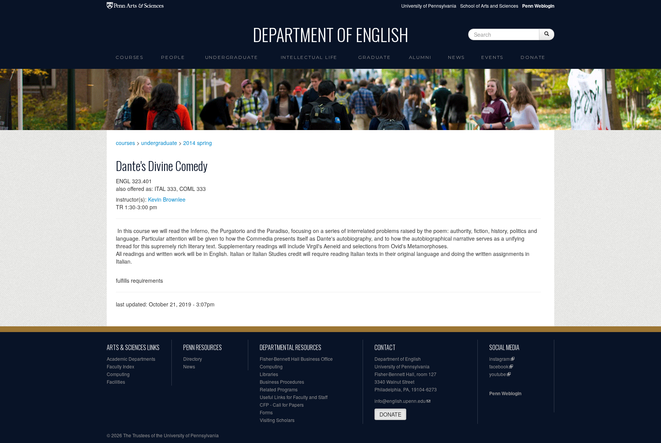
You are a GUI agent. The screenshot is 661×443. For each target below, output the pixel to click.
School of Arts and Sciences (489, 5)
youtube (497, 374)
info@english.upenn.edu (400, 400)
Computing (118, 374)
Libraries (269, 374)
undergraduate (159, 143)
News (456, 57)
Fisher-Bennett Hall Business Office (296, 358)
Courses (129, 57)
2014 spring (197, 143)
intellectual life (309, 57)
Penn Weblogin (505, 393)
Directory (192, 358)
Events (492, 57)
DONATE (390, 414)
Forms (266, 412)
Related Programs (279, 389)
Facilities (116, 381)
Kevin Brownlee (167, 199)
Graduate (374, 57)
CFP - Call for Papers (282, 404)
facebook (498, 366)
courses (125, 143)
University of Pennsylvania (428, 5)
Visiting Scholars (277, 420)
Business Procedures (282, 381)
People (173, 57)
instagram (499, 358)
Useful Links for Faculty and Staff (293, 397)
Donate (533, 57)
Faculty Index (120, 366)
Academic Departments (131, 358)
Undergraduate (231, 57)
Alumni (420, 57)
